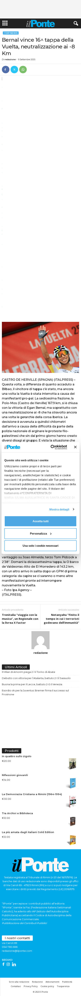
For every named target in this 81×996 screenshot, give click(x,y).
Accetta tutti (41, 521)
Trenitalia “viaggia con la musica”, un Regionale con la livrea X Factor (20, 618)
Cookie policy (47, 986)
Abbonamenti (52, 981)
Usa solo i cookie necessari (40, 545)
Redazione (37, 981)
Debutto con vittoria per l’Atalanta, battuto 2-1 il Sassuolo (36, 678)
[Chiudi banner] (75, 447)
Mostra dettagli (59, 509)
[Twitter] (14, 69)
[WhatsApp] (23, 69)
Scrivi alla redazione (19, 981)
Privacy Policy (31, 986)
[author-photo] (40, 640)
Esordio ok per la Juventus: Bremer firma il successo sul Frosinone (35, 692)
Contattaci (16, 986)
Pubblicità (67, 981)
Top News (10, 33)
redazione (10, 59)
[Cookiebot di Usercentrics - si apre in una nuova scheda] (51, 447)
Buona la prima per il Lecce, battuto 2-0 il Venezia (32, 684)
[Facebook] (5, 69)
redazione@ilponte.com (17, 950)
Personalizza (38, 533)
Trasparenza (63, 986)
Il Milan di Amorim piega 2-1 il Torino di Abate (28, 671)
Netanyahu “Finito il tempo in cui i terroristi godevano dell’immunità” (61, 618)
